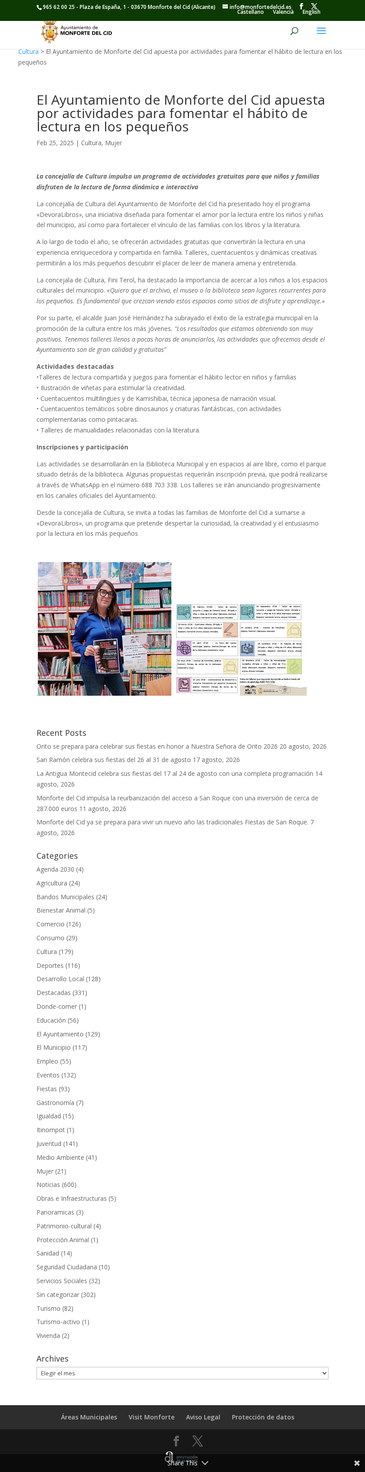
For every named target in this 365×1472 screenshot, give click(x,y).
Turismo (48, 1308)
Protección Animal (62, 1240)
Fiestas (46, 1089)
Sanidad (47, 1253)
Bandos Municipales (65, 897)
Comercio (50, 924)
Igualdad (48, 1116)
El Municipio (53, 1047)
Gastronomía (55, 1102)
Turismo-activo (58, 1321)
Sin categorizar (57, 1294)
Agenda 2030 (55, 869)
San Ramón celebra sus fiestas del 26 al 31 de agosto (113, 759)
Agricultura (51, 883)
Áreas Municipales (89, 1417)
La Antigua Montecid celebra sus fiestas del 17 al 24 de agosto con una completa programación (174, 773)
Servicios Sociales (61, 1280)
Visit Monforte (151, 1417)
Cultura (28, 51)
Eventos (48, 1075)
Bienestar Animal (60, 910)
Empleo (47, 1061)
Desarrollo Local (60, 979)
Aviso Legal (203, 1417)
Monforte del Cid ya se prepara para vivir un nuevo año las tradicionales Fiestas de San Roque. (172, 822)
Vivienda (48, 1335)
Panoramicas (55, 1212)
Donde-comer (56, 1006)
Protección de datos (263, 1417)
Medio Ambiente (60, 1157)
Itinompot (50, 1129)
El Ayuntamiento (60, 1034)
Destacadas (53, 992)
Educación (51, 1020)
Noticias (48, 1184)
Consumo (50, 938)
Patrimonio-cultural (64, 1226)
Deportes (50, 965)
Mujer (113, 143)
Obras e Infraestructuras (71, 1198)
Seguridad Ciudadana (66, 1267)
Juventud (48, 1143)
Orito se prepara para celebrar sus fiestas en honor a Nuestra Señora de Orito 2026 (157, 746)
